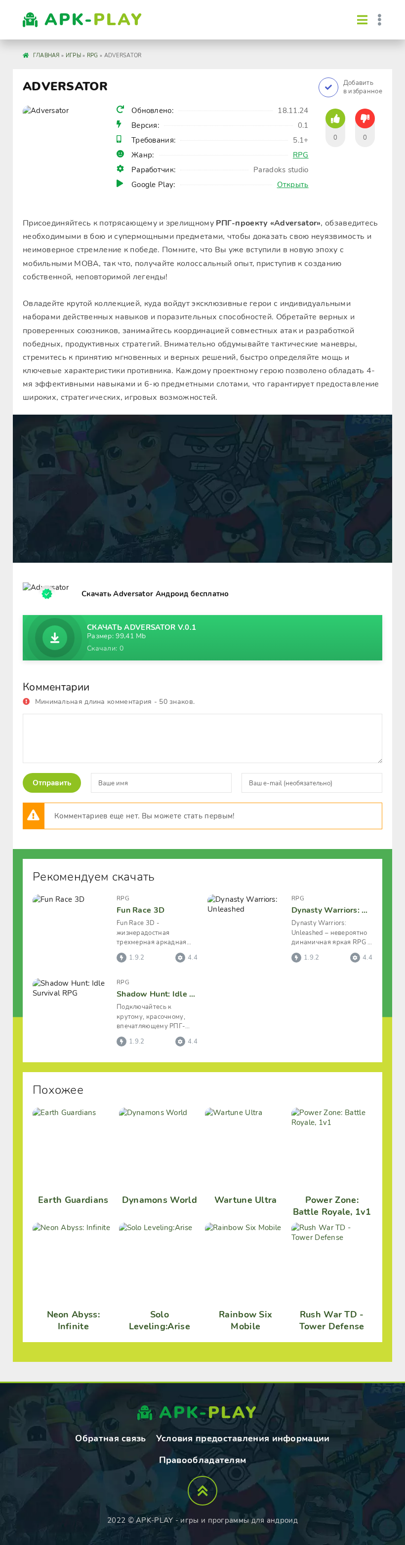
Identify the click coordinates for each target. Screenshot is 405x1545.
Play (93, 20)
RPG (301, 155)
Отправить (52, 783)
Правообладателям (202, 1460)
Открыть (293, 185)
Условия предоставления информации (243, 1438)
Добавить (362, 87)
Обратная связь (110, 1438)
